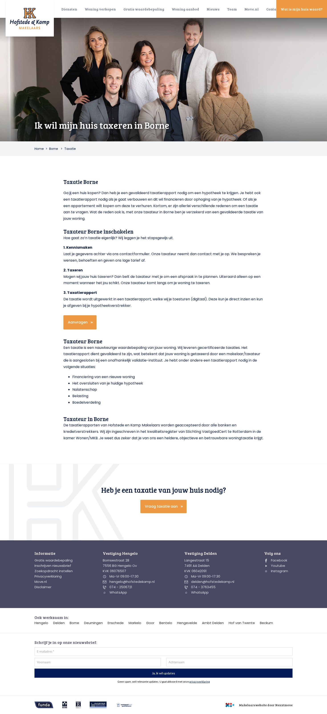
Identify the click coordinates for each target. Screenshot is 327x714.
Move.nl (251, 9)
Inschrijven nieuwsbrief (52, 565)
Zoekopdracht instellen (53, 571)
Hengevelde (187, 622)
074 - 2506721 (120, 587)
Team (232, 9)
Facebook (278, 560)
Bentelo (165, 622)
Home (39, 148)
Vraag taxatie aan (161, 506)
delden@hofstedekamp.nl (212, 581)
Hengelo (41, 622)
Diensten (69, 9)
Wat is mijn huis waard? (302, 9)
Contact (273, 9)
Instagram (279, 571)
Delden (59, 622)
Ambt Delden (213, 622)
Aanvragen (78, 322)
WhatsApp (118, 592)
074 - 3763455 (203, 587)
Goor (150, 622)
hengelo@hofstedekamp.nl (132, 581)
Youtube (277, 565)
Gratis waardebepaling (143, 9)
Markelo (135, 622)
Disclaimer (42, 587)
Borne (53, 148)
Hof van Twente (242, 622)
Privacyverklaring (48, 576)
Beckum (266, 622)
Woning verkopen (100, 9)
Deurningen (93, 622)
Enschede (116, 622)
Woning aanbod (185, 9)
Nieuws (213, 9)
